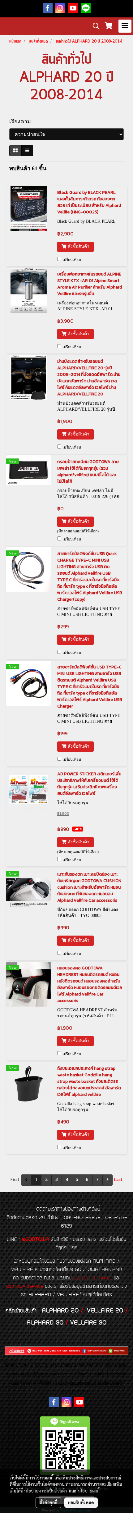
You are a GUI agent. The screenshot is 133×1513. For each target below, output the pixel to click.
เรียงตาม (22, 121)
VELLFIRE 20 (105, 1311)
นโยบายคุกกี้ (89, 1490)
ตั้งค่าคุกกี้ (48, 1502)
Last (118, 1180)
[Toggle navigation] (125, 26)
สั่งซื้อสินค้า (77, 246)
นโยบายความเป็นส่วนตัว (45, 1490)
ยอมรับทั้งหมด (81, 1502)
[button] (94, 26)
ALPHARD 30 (45, 1323)
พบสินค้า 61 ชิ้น (27, 168)
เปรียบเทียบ (71, 259)
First (15, 1180)
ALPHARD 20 (60, 1311)
